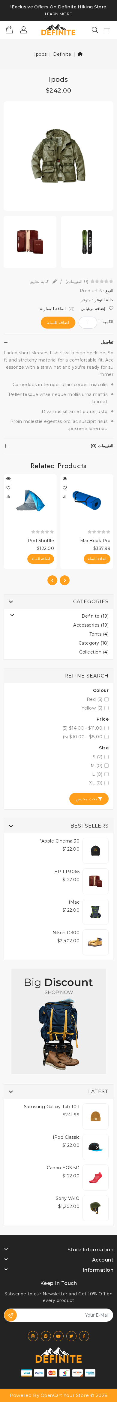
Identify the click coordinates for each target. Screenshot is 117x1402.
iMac (74, 902)
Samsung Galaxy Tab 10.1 (52, 1106)
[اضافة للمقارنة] (64, 496)
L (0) (97, 774)
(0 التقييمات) (76, 281)
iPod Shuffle (40, 540)
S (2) (98, 757)
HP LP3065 (67, 871)
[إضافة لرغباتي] (64, 487)
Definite (62, 54)
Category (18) (94, 643)
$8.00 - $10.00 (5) (82, 736)
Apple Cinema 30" (60, 841)
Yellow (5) (92, 708)
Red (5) (95, 699)
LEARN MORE (58, 14)
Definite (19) (95, 616)
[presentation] (65, 580)
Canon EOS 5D (63, 1167)
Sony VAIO (68, 1198)
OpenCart (51, 1395)
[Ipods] (58, 158)
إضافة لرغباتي (93, 308)
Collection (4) (94, 652)
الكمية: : (107, 321)
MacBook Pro (95, 540)
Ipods (40, 54)
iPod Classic (66, 1137)
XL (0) (95, 783)
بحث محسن (87, 798)
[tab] (58, 342)
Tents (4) (99, 634)
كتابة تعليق (40, 281)
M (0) (97, 765)
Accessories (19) (91, 625)
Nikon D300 (66, 932)
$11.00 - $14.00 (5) (82, 728)
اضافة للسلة (58, 322)
